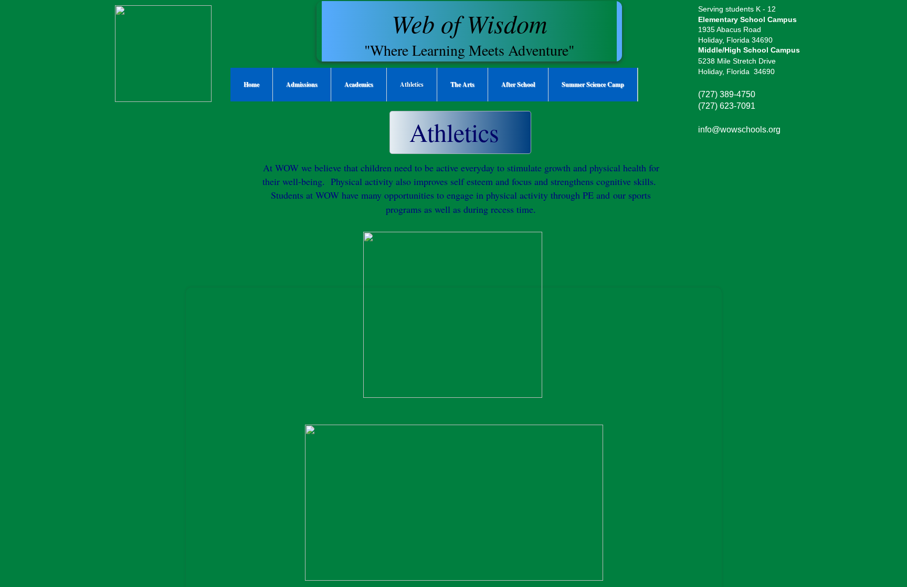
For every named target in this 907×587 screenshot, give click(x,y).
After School (518, 84)
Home (251, 84)
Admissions (302, 84)
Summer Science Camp (593, 84)
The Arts (462, 84)
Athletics (412, 84)
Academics (358, 84)
